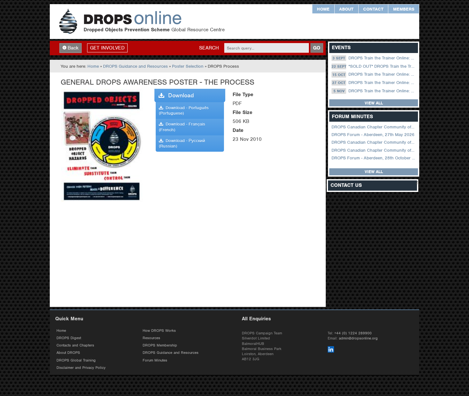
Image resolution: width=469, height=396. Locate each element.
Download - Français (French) (182, 126)
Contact (373, 9)
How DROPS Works (159, 330)
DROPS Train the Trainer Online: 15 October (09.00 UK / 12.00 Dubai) (374, 74)
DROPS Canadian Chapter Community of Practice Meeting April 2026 (374, 142)
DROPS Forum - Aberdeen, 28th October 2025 (374, 158)
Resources (151, 337)
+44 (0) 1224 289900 (353, 333)
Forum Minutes (155, 360)
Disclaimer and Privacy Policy (81, 367)
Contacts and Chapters (75, 345)
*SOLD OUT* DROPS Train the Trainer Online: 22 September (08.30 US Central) (374, 66)
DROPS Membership (160, 345)
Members (403, 9)
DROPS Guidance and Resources (135, 66)
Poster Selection (188, 66)
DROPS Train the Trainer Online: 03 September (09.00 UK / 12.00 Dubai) (374, 58)
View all (374, 103)
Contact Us (346, 185)
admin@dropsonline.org (358, 338)
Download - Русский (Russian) (182, 143)
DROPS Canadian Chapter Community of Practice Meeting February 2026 (374, 150)
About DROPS (68, 352)
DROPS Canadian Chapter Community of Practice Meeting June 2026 (374, 127)
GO (316, 48)
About (346, 9)
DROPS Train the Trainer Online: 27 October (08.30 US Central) (374, 82)
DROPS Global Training (76, 360)
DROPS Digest (68, 337)
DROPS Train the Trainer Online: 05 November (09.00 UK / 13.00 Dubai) (375, 91)
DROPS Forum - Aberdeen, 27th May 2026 (372, 134)
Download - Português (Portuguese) (184, 110)
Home (323, 9)
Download (179, 95)
